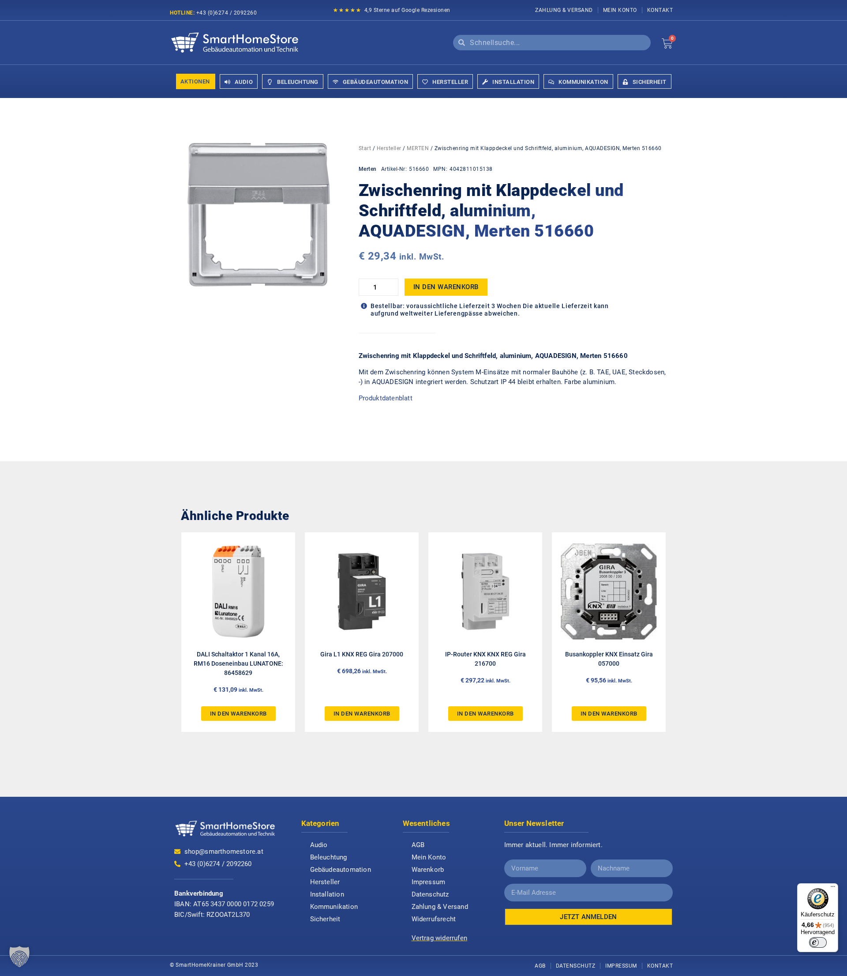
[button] (19, 956)
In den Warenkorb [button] (238, 713)
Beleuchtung (328, 857)
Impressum (429, 882)
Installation (327, 894)
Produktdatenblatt (385, 398)
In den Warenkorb (446, 287)
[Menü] (833, 888)
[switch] (818, 942)
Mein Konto (620, 10)
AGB (418, 845)
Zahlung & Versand (564, 10)
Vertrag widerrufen (440, 938)
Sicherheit (325, 919)
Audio (319, 845)
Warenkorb (428, 870)
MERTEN (418, 148)
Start (365, 148)
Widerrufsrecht (434, 919)
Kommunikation (334, 907)
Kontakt (660, 10)
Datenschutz (430, 894)
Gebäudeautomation (340, 870)
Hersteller (389, 148)
